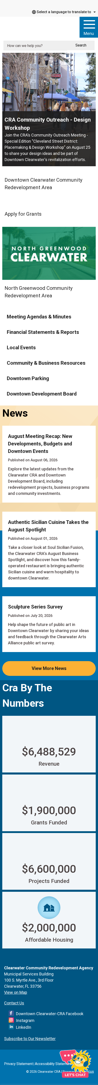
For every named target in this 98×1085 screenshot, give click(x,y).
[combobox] (63, 12)
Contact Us (14, 1003)
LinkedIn (23, 1027)
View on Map (15, 992)
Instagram (25, 1020)
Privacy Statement (18, 1064)
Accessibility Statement (53, 1064)
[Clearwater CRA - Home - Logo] (33, 28)
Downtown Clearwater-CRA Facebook (49, 1013)
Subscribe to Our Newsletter (30, 1038)
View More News (49, 668)
